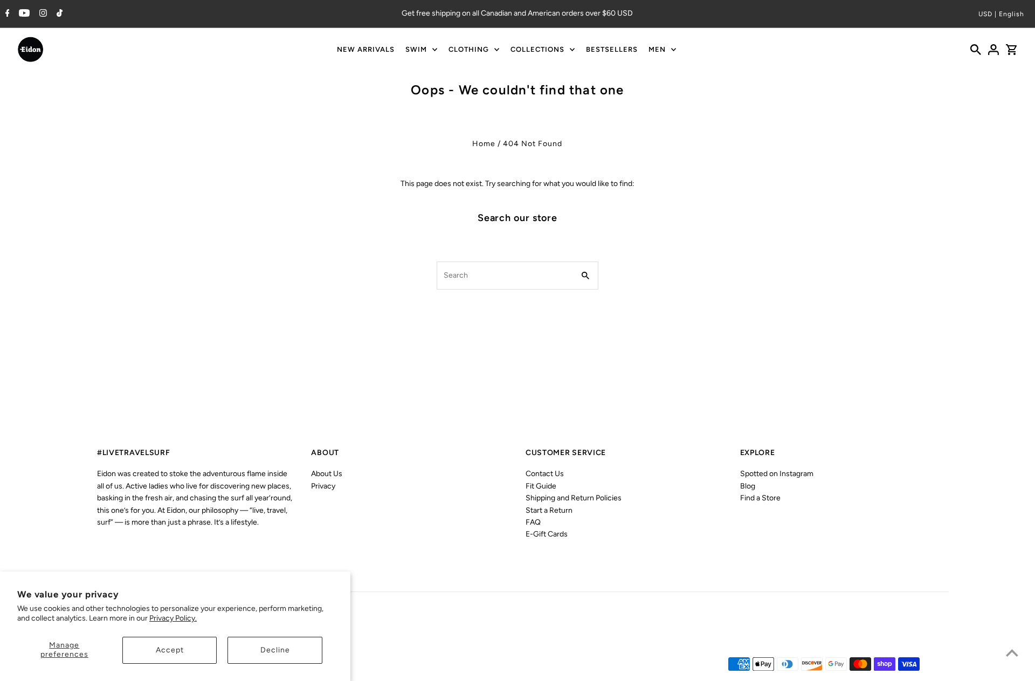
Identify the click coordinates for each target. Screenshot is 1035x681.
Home (483, 143)
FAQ (533, 522)
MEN (657, 49)
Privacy (323, 486)
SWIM (416, 49)
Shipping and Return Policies (574, 498)
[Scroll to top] (1012, 653)
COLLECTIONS (537, 49)
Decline (275, 650)
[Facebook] (6, 14)
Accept (170, 650)
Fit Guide (541, 486)
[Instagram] (42, 14)
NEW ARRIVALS (366, 49)
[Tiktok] (58, 14)
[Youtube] (23, 14)
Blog (747, 486)
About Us (326, 473)
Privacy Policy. (173, 618)
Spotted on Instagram (776, 473)
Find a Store (760, 498)
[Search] (976, 49)
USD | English (1001, 14)
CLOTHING (468, 49)
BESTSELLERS (612, 49)
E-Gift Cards (547, 534)
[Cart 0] (1011, 49)
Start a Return (549, 510)
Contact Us (545, 473)
